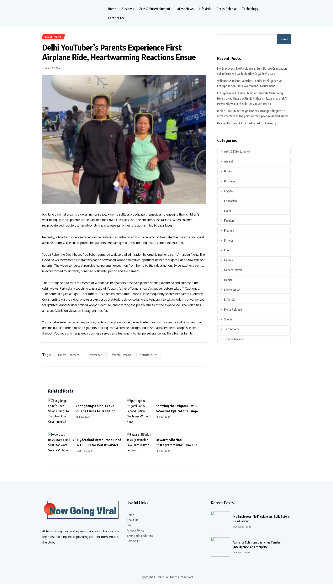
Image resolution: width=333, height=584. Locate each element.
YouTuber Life (148, 355)
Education (230, 201)
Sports (228, 319)
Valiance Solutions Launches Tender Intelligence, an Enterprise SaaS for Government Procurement (249, 83)
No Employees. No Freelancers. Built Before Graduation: (261, 519)
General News (233, 270)
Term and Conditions (140, 536)
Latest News (185, 8)
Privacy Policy (135, 530)
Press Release (227, 8)
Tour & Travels (233, 339)
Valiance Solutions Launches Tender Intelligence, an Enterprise (256, 544)
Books (228, 171)
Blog (129, 525)
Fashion (229, 220)
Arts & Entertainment (154, 8)
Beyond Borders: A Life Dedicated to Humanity (246, 123)
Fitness (228, 240)
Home (112, 8)
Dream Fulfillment (68, 355)
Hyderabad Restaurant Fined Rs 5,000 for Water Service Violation (99, 442)
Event (227, 211)
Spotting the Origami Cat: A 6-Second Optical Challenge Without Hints (177, 409)
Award (228, 161)
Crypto (228, 191)
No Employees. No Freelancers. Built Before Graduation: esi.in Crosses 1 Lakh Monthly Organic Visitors (252, 71)
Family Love (95, 355)
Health (228, 280)
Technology (250, 8)
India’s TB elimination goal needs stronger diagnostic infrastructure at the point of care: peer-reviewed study (252, 113)
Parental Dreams (121, 355)
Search (284, 39)
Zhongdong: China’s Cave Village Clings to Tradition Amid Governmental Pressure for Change (98, 409)
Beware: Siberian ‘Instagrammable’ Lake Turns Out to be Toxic (178, 442)
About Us (132, 520)
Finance (229, 231)
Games (228, 260)
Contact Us (116, 17)
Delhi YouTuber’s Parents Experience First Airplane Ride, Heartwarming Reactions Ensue (119, 52)
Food (227, 250)
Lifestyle (205, 8)
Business (127, 8)
